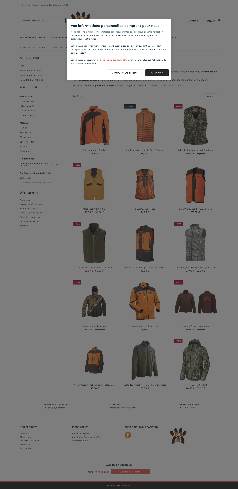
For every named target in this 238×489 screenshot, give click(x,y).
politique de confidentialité (113, 60)
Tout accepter (157, 72)
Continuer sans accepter (125, 72)
